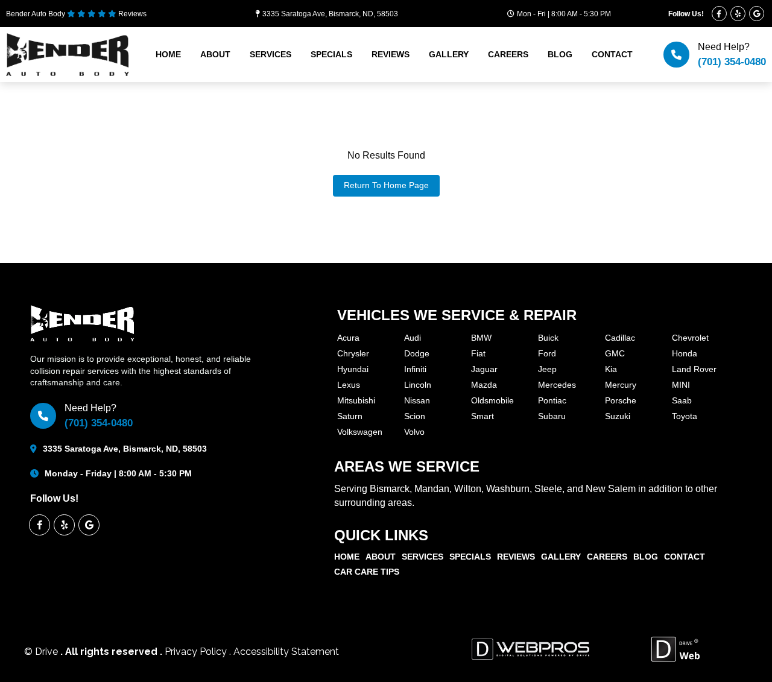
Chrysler (353, 353)
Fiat (478, 353)
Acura (348, 338)
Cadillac (620, 338)
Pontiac (552, 400)
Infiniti (415, 369)
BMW (481, 338)
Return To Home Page (386, 185)
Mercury (620, 385)
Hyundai (353, 369)
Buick (548, 338)
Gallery (449, 54)
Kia (611, 369)
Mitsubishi (356, 400)
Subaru (552, 416)
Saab (682, 400)
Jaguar (484, 369)
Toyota (684, 416)
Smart (482, 416)
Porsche (620, 400)
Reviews (391, 54)
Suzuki (617, 416)
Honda (684, 353)
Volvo (414, 432)
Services (270, 54)
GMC (615, 353)
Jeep (547, 369)
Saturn (349, 416)
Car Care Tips (366, 571)
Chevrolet (690, 338)
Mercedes (557, 385)
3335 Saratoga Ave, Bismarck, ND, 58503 (330, 14)
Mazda (484, 385)
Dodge (416, 353)
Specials (331, 54)
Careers (508, 54)
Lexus (348, 385)
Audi (412, 338)
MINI (681, 385)
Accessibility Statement (286, 651)
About (215, 54)
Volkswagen (359, 432)
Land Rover (694, 369)
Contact (612, 54)
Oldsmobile (492, 400)
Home (168, 54)
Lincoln (417, 385)
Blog (560, 54)
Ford (547, 353)
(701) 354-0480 (732, 62)
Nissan (417, 400)
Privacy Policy (197, 651)
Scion (414, 416)
